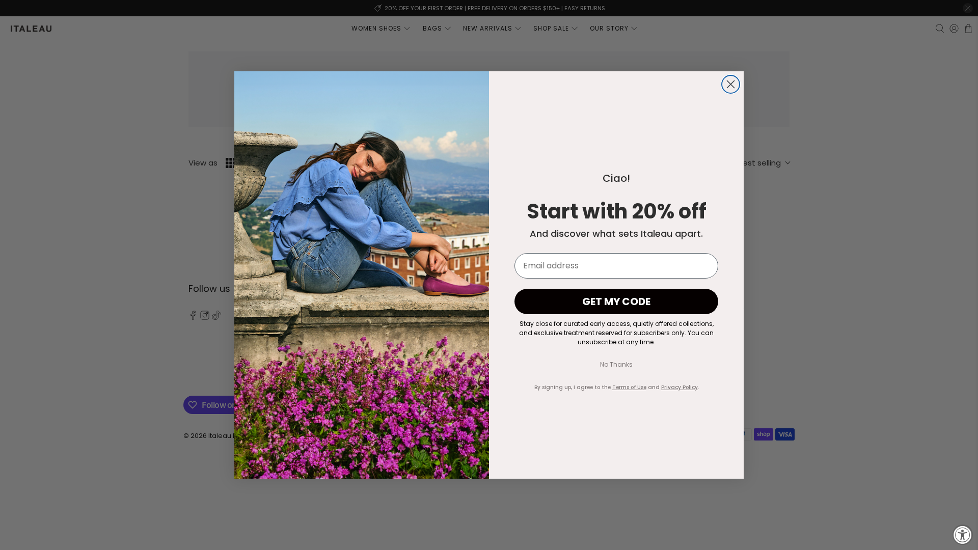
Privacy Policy (679, 387)
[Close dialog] (731, 84)
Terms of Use (629, 387)
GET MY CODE (616, 301)
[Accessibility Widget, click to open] (963, 535)
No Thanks (616, 364)
